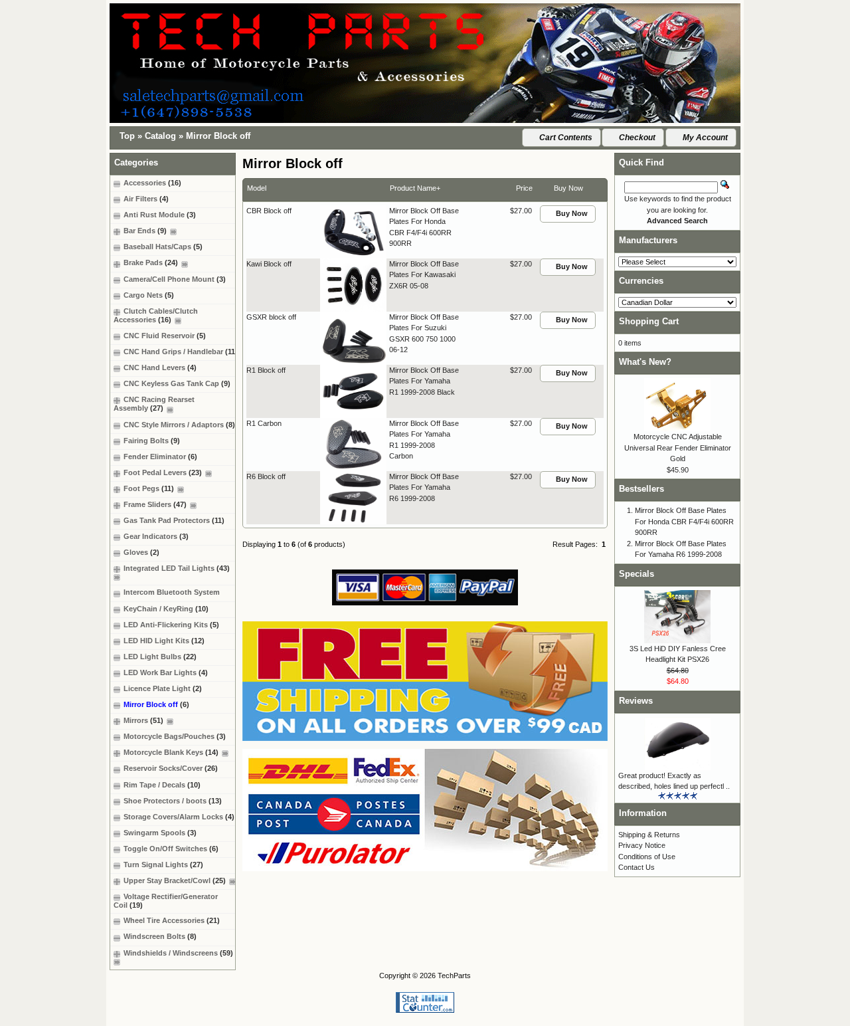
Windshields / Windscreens (178, 953)
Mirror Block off (218, 136)
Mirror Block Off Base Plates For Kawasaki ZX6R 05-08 (424, 275)
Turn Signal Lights (163, 865)
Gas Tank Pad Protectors (174, 520)
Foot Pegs (149, 488)
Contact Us (636, 867)
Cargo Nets (149, 295)
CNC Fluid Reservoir (165, 336)
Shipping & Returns (649, 835)
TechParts (454, 975)
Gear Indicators (156, 536)
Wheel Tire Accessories (172, 920)
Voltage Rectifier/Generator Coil (166, 900)
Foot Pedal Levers (163, 472)
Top (127, 136)
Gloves (141, 552)
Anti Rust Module (160, 215)
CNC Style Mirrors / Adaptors (179, 425)
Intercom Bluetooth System (172, 592)
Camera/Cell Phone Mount (175, 279)
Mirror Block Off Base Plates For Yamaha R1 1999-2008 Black (424, 381)
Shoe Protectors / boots (173, 801)
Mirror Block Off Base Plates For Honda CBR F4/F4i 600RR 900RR (684, 521)
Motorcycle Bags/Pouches (175, 736)
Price (524, 188)
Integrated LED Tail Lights (177, 568)
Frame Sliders (155, 504)
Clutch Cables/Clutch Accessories (156, 315)
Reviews (636, 701)
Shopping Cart (649, 321)
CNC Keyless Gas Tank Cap (177, 383)
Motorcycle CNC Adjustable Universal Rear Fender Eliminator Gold (677, 447)
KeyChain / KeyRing (166, 609)
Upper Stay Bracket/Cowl (175, 880)
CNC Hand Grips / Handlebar (181, 352)
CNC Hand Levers (160, 367)
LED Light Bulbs (160, 657)
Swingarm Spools (160, 833)
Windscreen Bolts (160, 936)
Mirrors (143, 720)
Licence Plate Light (163, 688)
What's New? (645, 362)
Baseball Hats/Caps (163, 247)
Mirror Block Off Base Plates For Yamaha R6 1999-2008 (424, 487)
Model (256, 188)
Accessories (152, 183)
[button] (561, 137)
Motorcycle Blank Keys (171, 752)
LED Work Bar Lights (166, 672)
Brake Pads (151, 262)
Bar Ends (145, 231)
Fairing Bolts (152, 441)
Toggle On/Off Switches (171, 849)
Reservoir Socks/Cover (171, 768)
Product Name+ (415, 188)
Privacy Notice (641, 845)
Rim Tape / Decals (162, 785)
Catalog (160, 136)
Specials (636, 574)
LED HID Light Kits (164, 641)
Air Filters (146, 199)
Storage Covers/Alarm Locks (179, 817)
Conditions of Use (646, 857)
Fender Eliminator (160, 457)
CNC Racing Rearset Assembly (154, 403)
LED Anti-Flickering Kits (171, 625)
